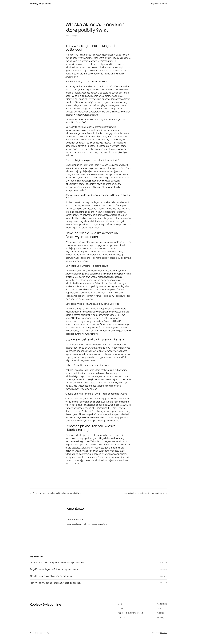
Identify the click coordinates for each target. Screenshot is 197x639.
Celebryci (74, 36)
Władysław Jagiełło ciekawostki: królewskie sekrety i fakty (57, 493)
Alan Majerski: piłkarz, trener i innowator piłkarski (144, 493)
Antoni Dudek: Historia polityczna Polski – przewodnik (57, 562)
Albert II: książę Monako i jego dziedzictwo (51, 576)
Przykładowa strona (159, 3)
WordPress (163, 633)
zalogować (78, 524)
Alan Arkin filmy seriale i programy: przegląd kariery (55, 583)
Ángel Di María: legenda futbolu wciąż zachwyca (54, 569)
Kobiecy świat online (40, 3)
